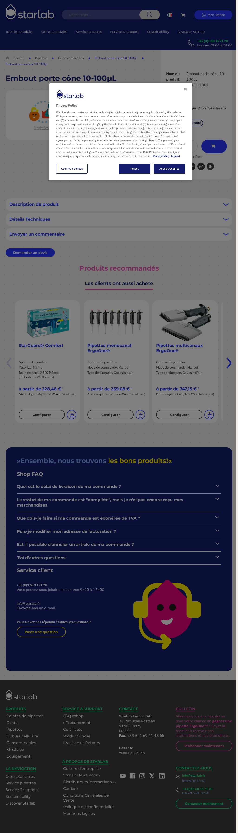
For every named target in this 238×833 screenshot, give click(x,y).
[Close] (185, 89)
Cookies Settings (72, 168)
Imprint (175, 156)
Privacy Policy (161, 156)
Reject (135, 168)
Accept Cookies (169, 168)
